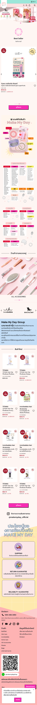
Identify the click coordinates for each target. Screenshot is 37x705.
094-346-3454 (10, 615)
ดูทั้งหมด (18, 107)
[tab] (20, 23)
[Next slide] (35, 74)
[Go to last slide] (1, 310)
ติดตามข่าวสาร (30, 687)
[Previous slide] (1, 74)
